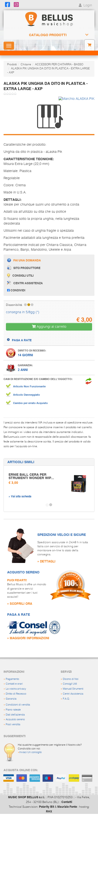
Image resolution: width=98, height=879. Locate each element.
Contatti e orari (14, 683)
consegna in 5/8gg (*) (22, 312)
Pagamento (12, 679)
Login (87, 5)
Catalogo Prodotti (48, 35)
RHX (49, 811)
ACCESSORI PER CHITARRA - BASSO (59, 64)
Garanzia (11, 698)
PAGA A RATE (22, 340)
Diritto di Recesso (16, 693)
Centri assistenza (28, 283)
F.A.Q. (66, 698)
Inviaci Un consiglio (30, 752)
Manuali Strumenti (73, 688)
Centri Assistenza (73, 693)
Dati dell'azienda (15, 714)
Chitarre (26, 64)
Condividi (17, 290)
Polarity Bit (46, 806)
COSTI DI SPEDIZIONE (27, 336)
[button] (8, 505)
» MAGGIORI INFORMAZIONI (28, 638)
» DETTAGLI (46, 561)
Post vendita (13, 724)
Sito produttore (26, 268)
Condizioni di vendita (18, 704)
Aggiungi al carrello (51, 326)
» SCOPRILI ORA (19, 603)
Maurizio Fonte (67, 806)
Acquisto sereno (15, 719)
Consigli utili (23, 275)
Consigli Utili (70, 683)
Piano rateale (13, 709)
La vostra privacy (16, 688)
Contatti (66, 802)
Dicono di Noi (70, 679)
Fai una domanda (27, 260)
